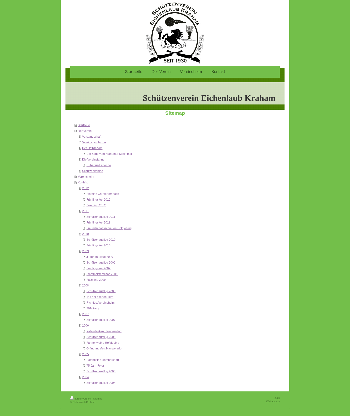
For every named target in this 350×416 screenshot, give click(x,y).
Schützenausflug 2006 (100, 337)
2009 (85, 251)
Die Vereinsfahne (93, 159)
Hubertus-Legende (98, 165)
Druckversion (83, 398)
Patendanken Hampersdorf (103, 331)
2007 (85, 314)
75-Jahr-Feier (95, 365)
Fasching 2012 (96, 205)
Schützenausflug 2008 (100, 291)
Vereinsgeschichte (94, 142)
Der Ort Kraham (92, 148)
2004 (85, 377)
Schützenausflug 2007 (100, 320)
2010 (85, 234)
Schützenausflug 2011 (100, 216)
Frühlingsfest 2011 (98, 222)
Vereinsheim (86, 176)
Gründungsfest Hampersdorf (104, 348)
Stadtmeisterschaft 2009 (102, 274)
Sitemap (97, 398)
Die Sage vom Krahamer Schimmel (109, 154)
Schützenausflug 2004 (100, 383)
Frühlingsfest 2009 (98, 268)
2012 (85, 188)
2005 (85, 354)
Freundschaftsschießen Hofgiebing (109, 228)
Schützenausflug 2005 (100, 371)
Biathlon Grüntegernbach (102, 194)
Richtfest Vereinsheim (100, 302)
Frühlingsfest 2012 (98, 199)
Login (277, 397)
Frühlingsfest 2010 (98, 245)
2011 (85, 211)
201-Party (92, 308)
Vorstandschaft (91, 136)
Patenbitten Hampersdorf (102, 360)
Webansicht (273, 401)
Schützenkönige (92, 171)
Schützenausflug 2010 (100, 239)
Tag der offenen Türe (99, 297)
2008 (85, 285)
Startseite (84, 125)
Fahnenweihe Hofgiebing (102, 342)
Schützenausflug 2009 (100, 262)
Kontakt (83, 182)
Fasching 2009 (96, 279)
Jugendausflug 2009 (99, 257)
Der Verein (85, 131)
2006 (85, 325)
